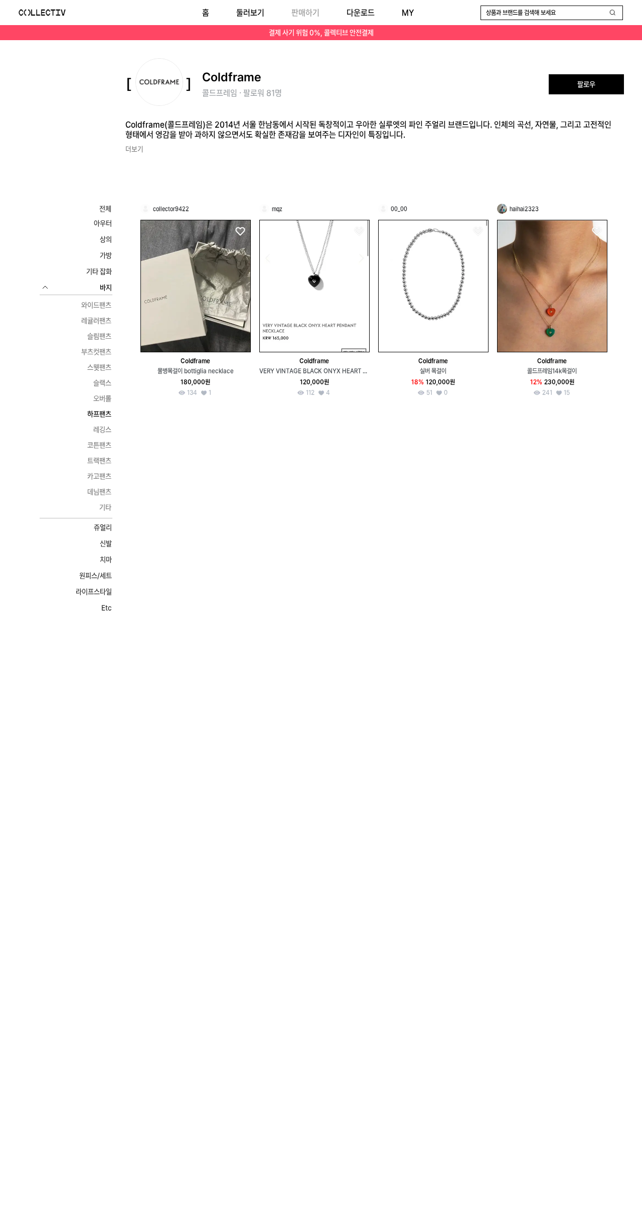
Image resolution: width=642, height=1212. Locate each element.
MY (408, 13)
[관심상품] (240, 231)
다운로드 (361, 13)
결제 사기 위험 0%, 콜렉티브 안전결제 (321, 33)
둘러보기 (250, 13)
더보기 (134, 149)
